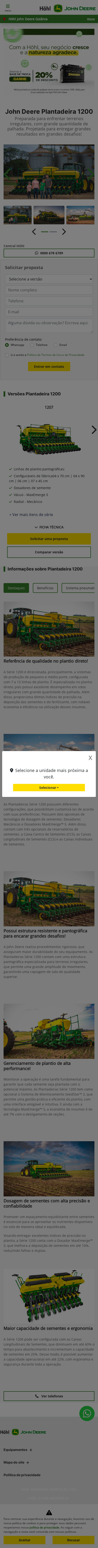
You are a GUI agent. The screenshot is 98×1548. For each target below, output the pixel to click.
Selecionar (47, 787)
